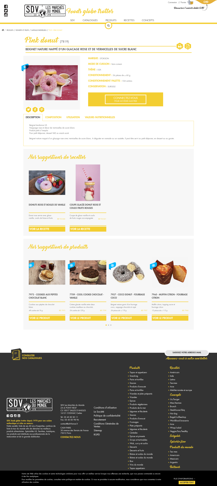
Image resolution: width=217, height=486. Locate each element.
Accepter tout (187, 482)
